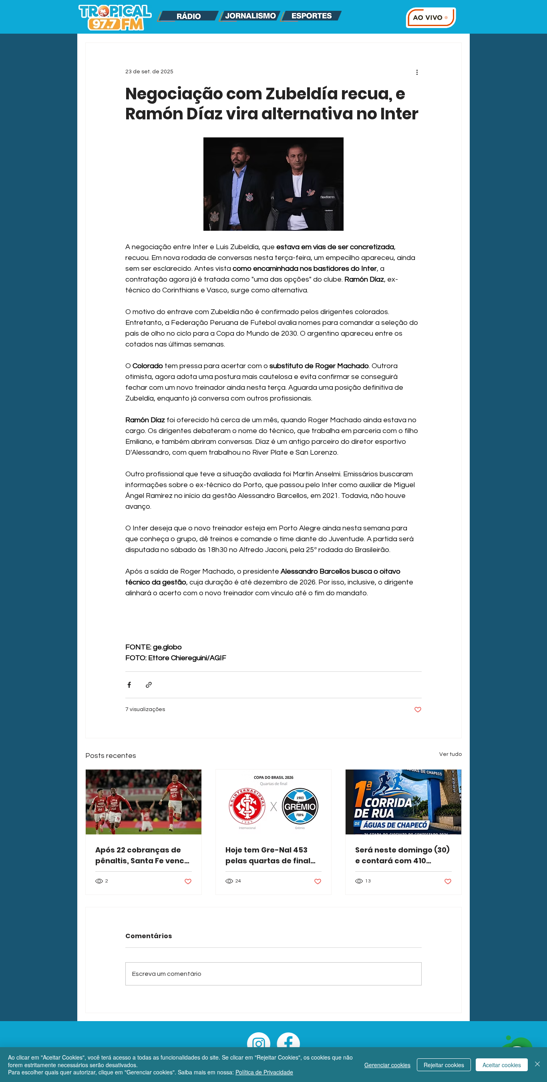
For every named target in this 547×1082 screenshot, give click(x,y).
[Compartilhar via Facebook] (129, 685)
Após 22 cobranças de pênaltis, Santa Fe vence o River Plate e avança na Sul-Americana (142, 855)
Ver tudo (450, 754)
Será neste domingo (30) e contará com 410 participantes (402, 855)
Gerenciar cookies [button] (387, 1065)
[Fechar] (537, 1065)
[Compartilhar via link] (149, 685)
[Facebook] (288, 1044)
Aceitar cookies (502, 1065)
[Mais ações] (417, 72)
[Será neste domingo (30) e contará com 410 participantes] (403, 802)
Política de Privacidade (264, 1072)
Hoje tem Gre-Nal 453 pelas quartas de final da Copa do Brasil (267, 855)
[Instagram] (258, 1044)
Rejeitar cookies (444, 1065)
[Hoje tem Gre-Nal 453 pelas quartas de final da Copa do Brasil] (274, 802)
